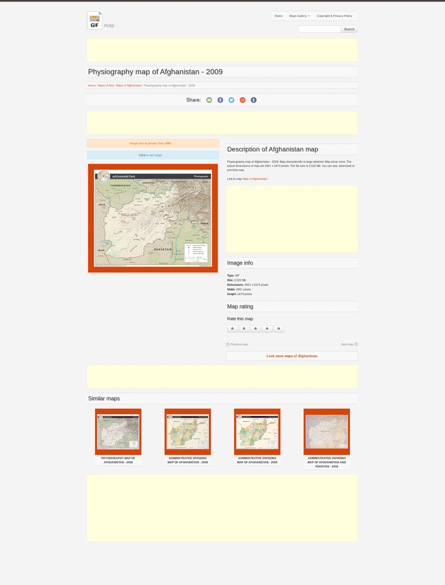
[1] (232, 328)
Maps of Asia (106, 85)
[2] (244, 328)
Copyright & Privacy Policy (334, 16)
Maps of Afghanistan (129, 85)
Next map (347, 344)
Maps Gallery (298, 16)
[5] (278, 328)
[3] (255, 328)
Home (279, 16)
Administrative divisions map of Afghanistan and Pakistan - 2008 (327, 462)
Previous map (239, 344)
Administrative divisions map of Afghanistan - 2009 (257, 460)
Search (349, 29)
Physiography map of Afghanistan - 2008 (118, 460)
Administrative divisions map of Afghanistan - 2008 (188, 460)
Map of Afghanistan (255, 179)
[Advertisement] (222, 49)
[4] (267, 328)
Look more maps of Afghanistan (292, 355)
